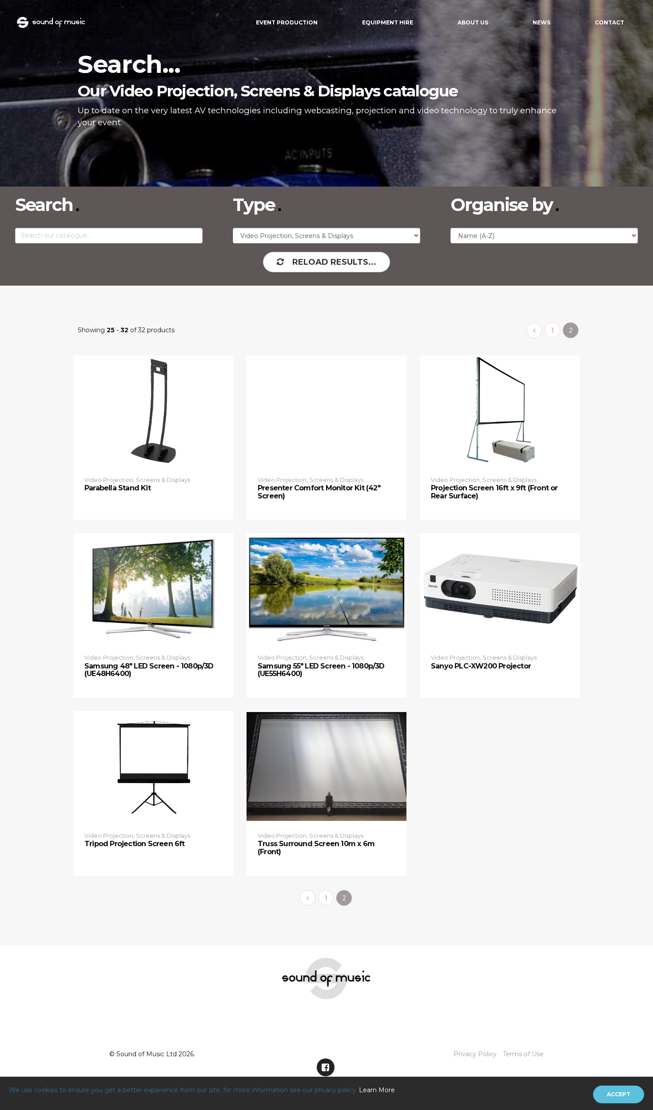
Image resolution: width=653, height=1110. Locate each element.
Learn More (377, 1090)
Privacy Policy (475, 1054)
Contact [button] (609, 22)
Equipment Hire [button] (387, 22)
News (541, 22)
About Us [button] (473, 22)
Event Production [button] (287, 22)
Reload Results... (334, 262)
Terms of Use (523, 1054)
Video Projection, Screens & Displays (137, 479)
